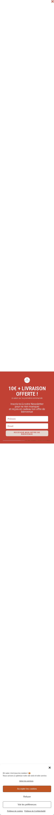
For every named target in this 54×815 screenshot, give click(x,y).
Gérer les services (26, 781)
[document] (27, 407)
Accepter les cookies (27, 789)
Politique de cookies (15, 811)
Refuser (27, 796)
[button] (49, 767)
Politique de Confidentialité (35, 811)
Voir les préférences (27, 804)
